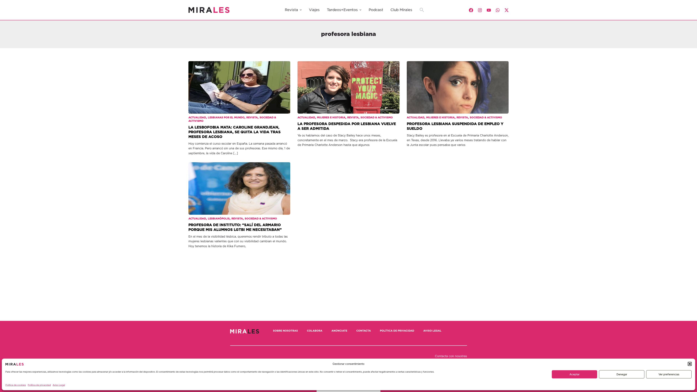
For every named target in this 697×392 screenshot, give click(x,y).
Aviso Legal (59, 385)
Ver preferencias (669, 374)
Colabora (314, 331)
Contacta (363, 331)
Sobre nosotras (285, 331)
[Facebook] (471, 10)
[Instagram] (480, 10)
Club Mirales (401, 10)
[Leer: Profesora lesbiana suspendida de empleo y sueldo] (458, 85)
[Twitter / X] (506, 10)
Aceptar (575, 374)
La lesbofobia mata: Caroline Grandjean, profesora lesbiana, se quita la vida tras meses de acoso (234, 132)
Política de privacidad (39, 385)
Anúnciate (339, 331)
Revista (291, 10)
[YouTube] (489, 10)
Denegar (621, 374)
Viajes (314, 10)
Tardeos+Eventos (342, 10)
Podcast (376, 10)
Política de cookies (15, 385)
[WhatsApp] (498, 10)
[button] (690, 364)
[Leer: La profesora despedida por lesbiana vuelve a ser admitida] (348, 85)
